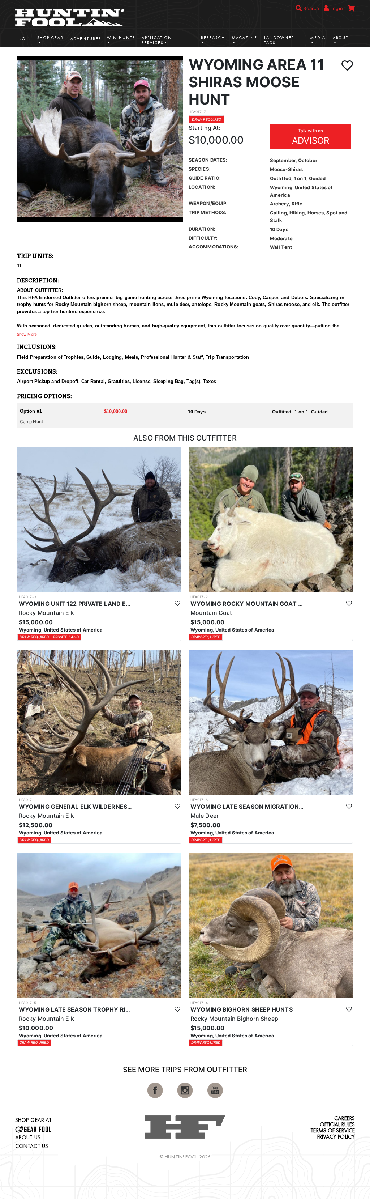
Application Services (157, 40)
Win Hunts (121, 37)
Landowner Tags (279, 40)
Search (310, 8)
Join (25, 39)
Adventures (85, 39)
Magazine (244, 37)
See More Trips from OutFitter (185, 1069)
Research (213, 37)
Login (336, 8)
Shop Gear (50, 37)
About (340, 37)
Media (318, 37)
